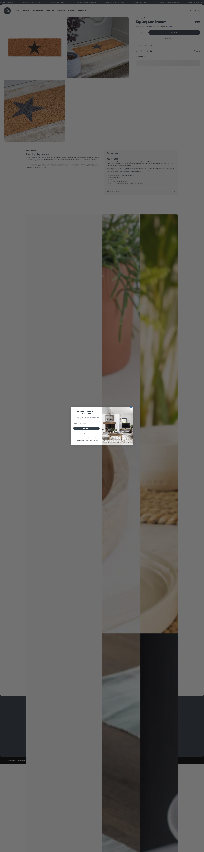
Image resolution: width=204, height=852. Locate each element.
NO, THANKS (86, 433)
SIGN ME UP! (86, 428)
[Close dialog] (131, 408)
